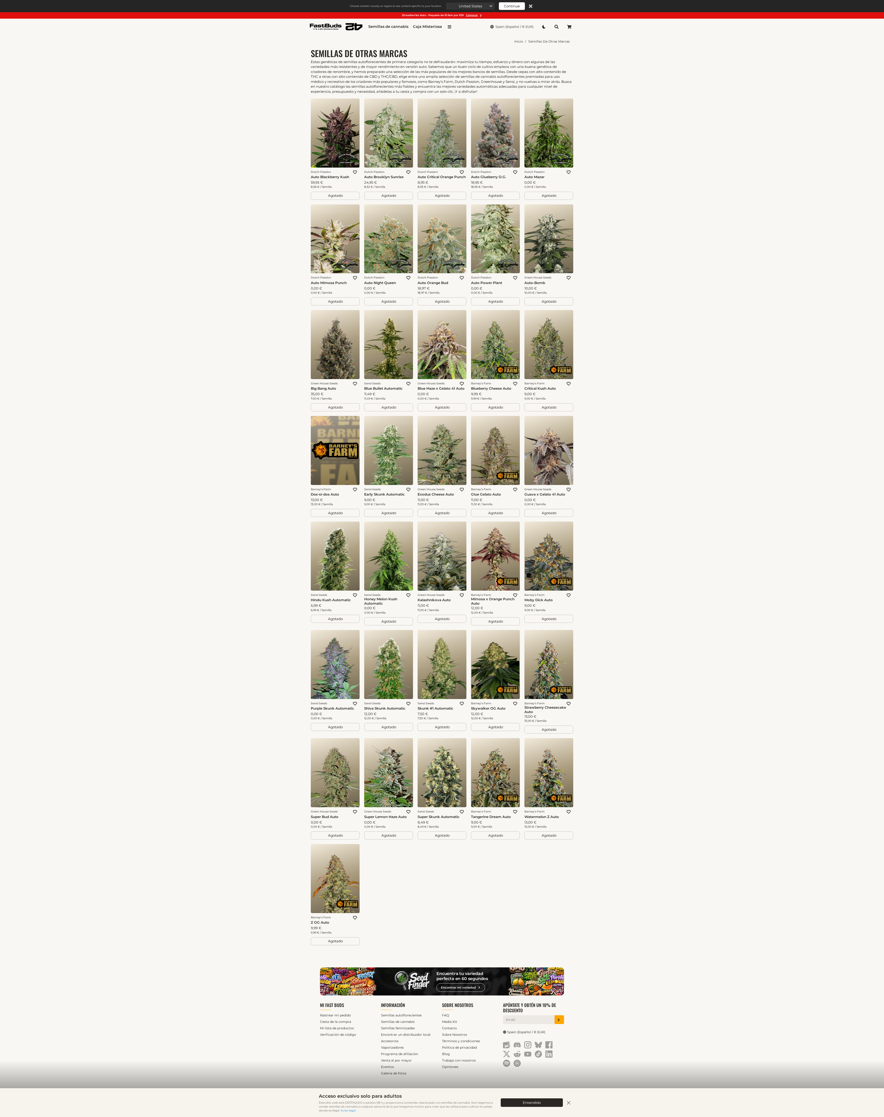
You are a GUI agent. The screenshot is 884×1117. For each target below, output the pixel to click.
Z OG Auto (320, 922)
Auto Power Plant (486, 283)
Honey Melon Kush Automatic (380, 601)
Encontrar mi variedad (458, 987)
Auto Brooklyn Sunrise (384, 177)
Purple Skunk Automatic (332, 708)
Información (393, 1005)
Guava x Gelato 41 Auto (544, 494)
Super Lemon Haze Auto (385, 817)
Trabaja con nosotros (459, 1060)
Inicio (518, 41)
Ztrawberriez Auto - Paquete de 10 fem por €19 (440, 15)
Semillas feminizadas (398, 1028)
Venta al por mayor (396, 1060)
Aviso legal (348, 1110)
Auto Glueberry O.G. (488, 177)
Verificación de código (338, 1035)
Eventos (387, 1067)
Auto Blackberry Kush (330, 177)
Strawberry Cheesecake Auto (545, 709)
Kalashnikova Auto (434, 600)
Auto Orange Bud (433, 283)
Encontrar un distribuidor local (405, 1035)
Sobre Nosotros (457, 1005)
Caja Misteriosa (427, 26)
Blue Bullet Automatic (383, 388)
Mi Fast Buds (332, 1005)
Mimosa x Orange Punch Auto (493, 601)
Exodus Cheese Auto (436, 494)
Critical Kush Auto (540, 388)
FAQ (445, 1015)
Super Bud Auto (324, 817)
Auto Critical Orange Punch (442, 177)
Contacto (449, 1028)
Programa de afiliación (399, 1054)
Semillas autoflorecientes (401, 1015)
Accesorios (389, 1041)
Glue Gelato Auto (486, 494)
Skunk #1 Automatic (435, 708)
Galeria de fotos (393, 1073)
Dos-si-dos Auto (325, 494)
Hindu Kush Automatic (331, 600)
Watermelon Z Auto (541, 817)
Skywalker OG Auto (488, 708)
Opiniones (450, 1067)
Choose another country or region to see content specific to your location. (396, 6)
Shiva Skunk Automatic (384, 708)
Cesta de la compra (335, 1022)
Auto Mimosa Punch (329, 283)
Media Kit (449, 1022)
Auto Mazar (534, 177)
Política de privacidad (459, 1047)
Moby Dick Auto (538, 600)
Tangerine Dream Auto (491, 817)
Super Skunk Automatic (438, 817)
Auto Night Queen (380, 283)
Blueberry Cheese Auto (491, 388)
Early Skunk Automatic (384, 494)
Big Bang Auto (323, 388)
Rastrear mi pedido (335, 1015)
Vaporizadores (392, 1047)
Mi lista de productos (337, 1028)
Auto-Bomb (534, 283)
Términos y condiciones (461, 1041)
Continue (512, 6)
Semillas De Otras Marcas (549, 41)
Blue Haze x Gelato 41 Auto (441, 388)
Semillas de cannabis (388, 26)
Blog (446, 1054)
